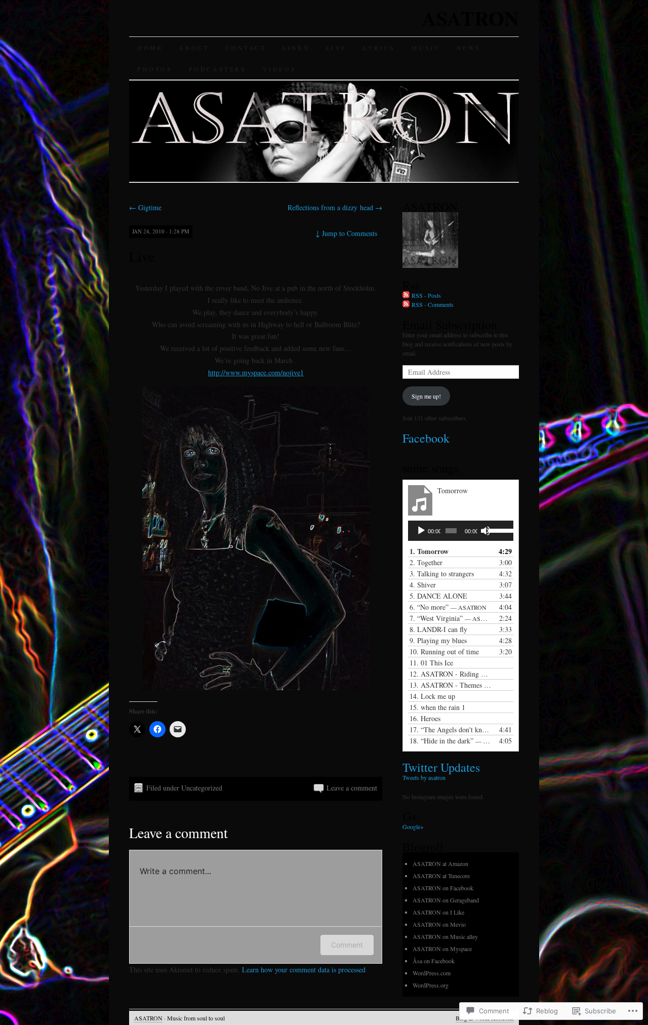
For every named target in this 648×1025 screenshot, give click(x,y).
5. (438, 596)
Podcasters (218, 69)
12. (451, 674)
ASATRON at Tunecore (441, 876)
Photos (155, 69)
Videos (280, 69)
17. (451, 729)
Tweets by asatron (424, 777)
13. (451, 685)
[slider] (498, 530)
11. (431, 662)
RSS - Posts (426, 295)
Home (150, 48)
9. (438, 640)
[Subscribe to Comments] (406, 304)
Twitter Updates (441, 767)
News (469, 48)
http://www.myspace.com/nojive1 (256, 372)
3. (442, 573)
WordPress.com (432, 973)
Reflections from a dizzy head (335, 207)
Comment (347, 944)
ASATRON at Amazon (440, 863)
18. (451, 740)
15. (437, 707)
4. (423, 584)
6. (448, 607)
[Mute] (485, 531)
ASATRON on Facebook (443, 888)
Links (296, 48)
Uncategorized (201, 788)
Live (336, 48)
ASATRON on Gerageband (446, 900)
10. (444, 651)
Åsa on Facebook (434, 961)
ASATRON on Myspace (442, 948)
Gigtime (145, 207)
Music (426, 48)
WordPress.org (431, 985)
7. (451, 618)
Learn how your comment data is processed (304, 969)
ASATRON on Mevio (439, 924)
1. (429, 551)
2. (426, 562)
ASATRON (470, 18)
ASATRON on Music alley (445, 936)
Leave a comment (352, 788)
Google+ (413, 826)
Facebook (426, 438)
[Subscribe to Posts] (406, 295)
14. (432, 696)
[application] (460, 531)
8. (438, 629)
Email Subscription (449, 325)
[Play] (421, 531)
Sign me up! (426, 396)
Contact (245, 48)
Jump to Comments (346, 233)
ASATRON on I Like (438, 912)
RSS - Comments (433, 304)
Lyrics (379, 48)
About (194, 48)
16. (425, 718)
